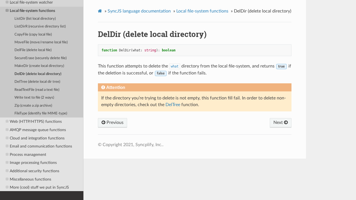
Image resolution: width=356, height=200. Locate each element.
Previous (114, 122)
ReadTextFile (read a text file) (36, 90)
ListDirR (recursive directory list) (40, 26)
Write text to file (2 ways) (34, 97)
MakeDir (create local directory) (39, 66)
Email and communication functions (41, 146)
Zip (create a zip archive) (33, 106)
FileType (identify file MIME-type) (40, 113)
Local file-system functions (32, 11)
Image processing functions (33, 163)
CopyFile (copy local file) (33, 34)
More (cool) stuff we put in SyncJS (39, 187)
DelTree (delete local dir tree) (37, 82)
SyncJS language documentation (139, 11)
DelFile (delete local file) (32, 50)
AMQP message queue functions (38, 130)
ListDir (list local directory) (35, 19)
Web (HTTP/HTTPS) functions (36, 121)
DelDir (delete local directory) (37, 74)
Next (278, 122)
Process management (28, 154)
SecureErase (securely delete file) (40, 58)
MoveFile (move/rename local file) (41, 42)
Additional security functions (34, 171)
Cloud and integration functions (37, 138)
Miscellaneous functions (30, 179)
